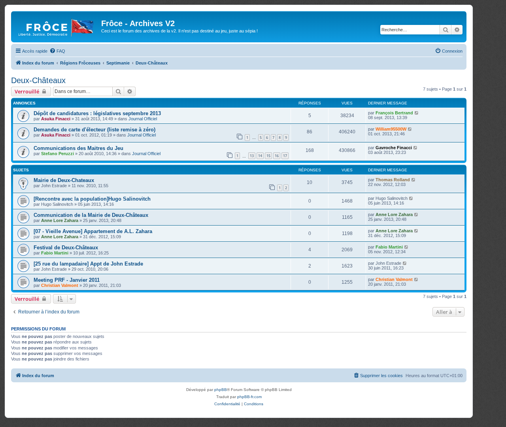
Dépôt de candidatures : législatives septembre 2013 (97, 113)
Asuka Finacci (55, 118)
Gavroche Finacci (394, 147)
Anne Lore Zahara (59, 220)
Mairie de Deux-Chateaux (64, 180)
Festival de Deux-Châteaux (66, 248)
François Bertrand (394, 112)
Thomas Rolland (393, 179)
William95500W (391, 129)
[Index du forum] (57, 25)
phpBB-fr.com (249, 397)
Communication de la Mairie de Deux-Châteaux (91, 215)
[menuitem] (57, 51)
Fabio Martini (54, 253)
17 (285, 155)
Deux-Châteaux (38, 80)
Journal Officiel (142, 118)
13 (252, 155)
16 (277, 155)
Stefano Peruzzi (57, 153)
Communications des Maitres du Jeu (78, 148)
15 (268, 155)
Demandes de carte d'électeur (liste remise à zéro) (94, 130)
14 (260, 155)
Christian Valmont (59, 285)
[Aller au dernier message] (416, 112)
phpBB (220, 389)
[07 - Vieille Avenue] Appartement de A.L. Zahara (93, 231)
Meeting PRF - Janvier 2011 (67, 280)
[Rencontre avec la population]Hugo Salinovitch (92, 199)
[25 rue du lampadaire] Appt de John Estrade (88, 264)
